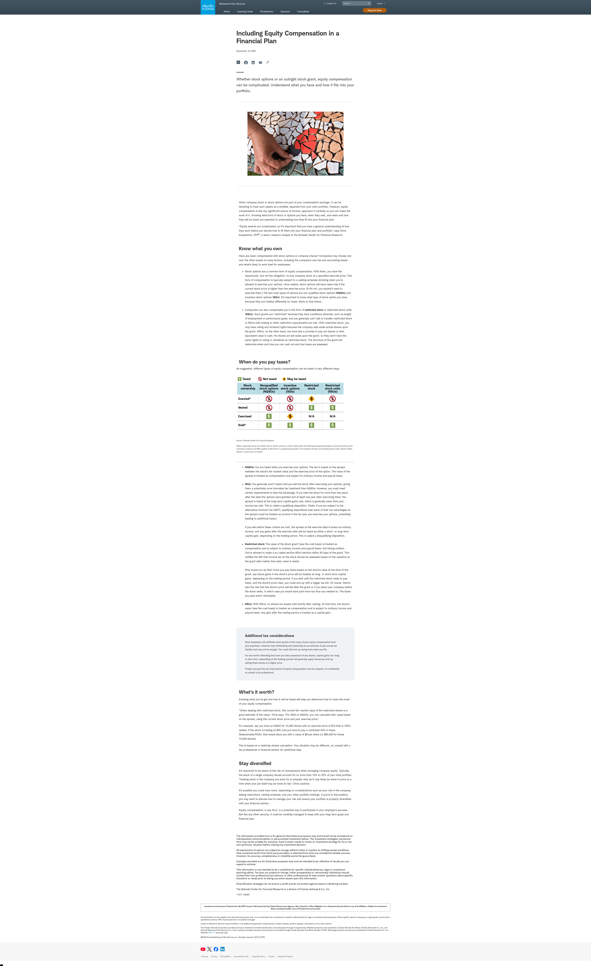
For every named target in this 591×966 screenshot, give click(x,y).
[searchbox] (356, 3)
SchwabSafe (225, 956)
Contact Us (331, 3)
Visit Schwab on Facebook (216, 949)
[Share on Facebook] (246, 62)
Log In (380, 3)
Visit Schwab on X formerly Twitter (209, 949)
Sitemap (204, 956)
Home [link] (227, 11)
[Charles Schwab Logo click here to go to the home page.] (207, 7)
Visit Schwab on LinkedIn (222, 949)
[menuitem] (226, 11)
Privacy (214, 956)
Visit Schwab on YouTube (203, 949)
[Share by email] (261, 62)
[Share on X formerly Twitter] (238, 62)
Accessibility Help (241, 956)
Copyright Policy (258, 956)
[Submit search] (369, 3)
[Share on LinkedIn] (253, 62)
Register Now (375, 10)
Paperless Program (285, 956)
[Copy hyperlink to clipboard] (268, 62)
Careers (271, 956)
